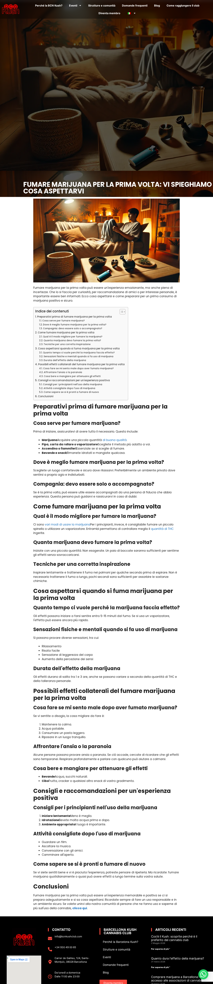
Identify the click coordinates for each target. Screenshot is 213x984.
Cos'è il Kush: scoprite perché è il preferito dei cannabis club (174, 938)
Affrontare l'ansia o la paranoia (63, 372)
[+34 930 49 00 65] (50, 949)
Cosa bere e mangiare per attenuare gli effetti (72, 376)
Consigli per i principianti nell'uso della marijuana (72, 384)
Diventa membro (109, 13)
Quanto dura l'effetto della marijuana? (177, 958)
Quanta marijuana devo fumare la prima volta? (72, 340)
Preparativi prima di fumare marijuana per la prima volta (74, 316)
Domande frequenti (134, 5)
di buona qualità (115, 440)
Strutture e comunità (101, 5)
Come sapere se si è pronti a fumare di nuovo (71, 392)
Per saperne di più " (160, 949)
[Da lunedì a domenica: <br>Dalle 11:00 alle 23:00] (50, 977)
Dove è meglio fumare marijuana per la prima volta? (74, 324)
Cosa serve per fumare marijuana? (63, 320)
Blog (157, 5)
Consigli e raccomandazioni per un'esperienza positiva (74, 380)
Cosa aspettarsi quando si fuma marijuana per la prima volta (79, 348)
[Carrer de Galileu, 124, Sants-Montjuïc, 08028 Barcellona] (50, 962)
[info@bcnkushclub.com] (50, 938)
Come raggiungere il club (183, 5)
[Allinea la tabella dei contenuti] (121, 312)
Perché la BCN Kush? (48, 5)
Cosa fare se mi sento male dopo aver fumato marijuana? (78, 368)
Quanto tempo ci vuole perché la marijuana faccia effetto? (79, 352)
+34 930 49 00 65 (65, 947)
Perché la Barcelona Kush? (120, 942)
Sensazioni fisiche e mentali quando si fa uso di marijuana (78, 356)
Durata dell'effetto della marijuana (65, 360)
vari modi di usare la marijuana (67, 524)
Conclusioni (45, 396)
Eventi (73, 5)
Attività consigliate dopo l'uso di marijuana (69, 388)
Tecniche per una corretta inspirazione (67, 344)
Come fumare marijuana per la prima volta (66, 332)
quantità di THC (162, 529)
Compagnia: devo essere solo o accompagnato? (72, 328)
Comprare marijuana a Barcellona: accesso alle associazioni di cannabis (177, 978)
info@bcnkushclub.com (68, 936)
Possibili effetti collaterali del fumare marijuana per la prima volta (81, 364)
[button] (203, 974)
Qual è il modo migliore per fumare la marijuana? (72, 336)
